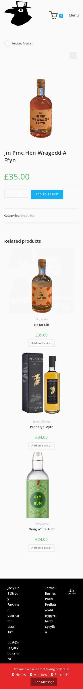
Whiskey (45, 421)
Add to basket (47, 194)
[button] (73, 55)
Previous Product (22, 43)
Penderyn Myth (41, 427)
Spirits (30, 215)
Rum (37, 523)
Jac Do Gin (41, 325)
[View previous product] (7, 43)
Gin (22, 215)
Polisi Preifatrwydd (50, 604)
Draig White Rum (41, 529)
